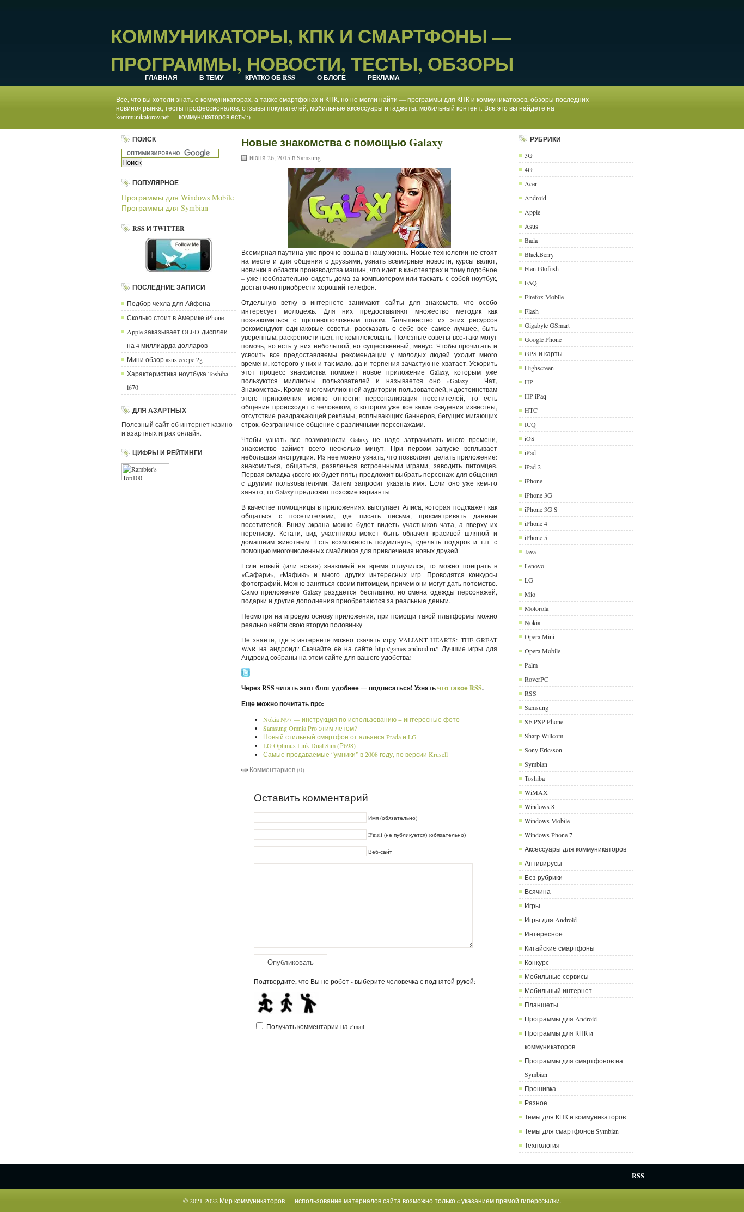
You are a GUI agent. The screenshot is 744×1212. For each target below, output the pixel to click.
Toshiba (535, 778)
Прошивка (540, 1088)
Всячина (538, 891)
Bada (531, 240)
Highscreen (539, 367)
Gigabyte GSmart (547, 325)
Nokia (532, 622)
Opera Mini (539, 636)
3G (529, 155)
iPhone (533, 480)
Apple (532, 211)
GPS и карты (544, 353)
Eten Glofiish (542, 268)
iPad (530, 452)
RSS (530, 693)
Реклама (384, 77)
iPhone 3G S (541, 509)
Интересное (544, 933)
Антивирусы (543, 863)
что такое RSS (459, 688)
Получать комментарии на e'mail (315, 1026)
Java (530, 551)
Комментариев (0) (276, 769)
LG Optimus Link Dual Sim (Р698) (309, 745)
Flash (532, 311)
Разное (536, 1102)
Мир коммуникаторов (252, 1200)
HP (529, 381)
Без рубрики (544, 877)
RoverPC (536, 679)
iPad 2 (533, 466)
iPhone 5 (536, 537)
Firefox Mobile (544, 296)
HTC (531, 410)
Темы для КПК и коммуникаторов (575, 1116)
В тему (211, 77)
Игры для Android (551, 919)
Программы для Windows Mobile (177, 197)
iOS (530, 438)
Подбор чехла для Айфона (168, 303)
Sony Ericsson (543, 749)
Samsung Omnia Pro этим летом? (310, 728)
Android (535, 197)
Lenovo (534, 565)
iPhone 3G (538, 495)
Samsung (309, 157)
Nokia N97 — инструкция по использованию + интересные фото (361, 719)
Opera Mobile (542, 650)
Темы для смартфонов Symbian (572, 1131)
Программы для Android (561, 1018)
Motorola (536, 608)
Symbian (536, 764)
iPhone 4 (536, 523)
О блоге (331, 77)
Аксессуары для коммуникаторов (575, 848)
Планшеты (541, 1004)
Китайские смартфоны (560, 948)
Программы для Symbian (164, 208)
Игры (532, 905)
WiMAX (536, 792)
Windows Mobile (547, 820)
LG (529, 580)
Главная (161, 77)
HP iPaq (535, 395)
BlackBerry (539, 254)
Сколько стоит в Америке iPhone (175, 317)
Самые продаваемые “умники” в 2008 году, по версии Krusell (355, 754)
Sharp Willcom (544, 735)
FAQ (531, 282)
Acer (531, 183)
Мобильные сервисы (557, 976)
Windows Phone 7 (548, 834)
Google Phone (543, 339)
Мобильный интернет (558, 990)
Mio (530, 594)
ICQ (530, 424)
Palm (531, 664)
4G (529, 169)
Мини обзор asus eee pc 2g (165, 359)
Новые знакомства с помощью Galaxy (342, 142)
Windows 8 (539, 806)
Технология (542, 1145)
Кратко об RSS (270, 77)
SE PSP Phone (544, 721)
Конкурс (537, 962)
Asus (531, 226)
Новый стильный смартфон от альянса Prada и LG (340, 736)
